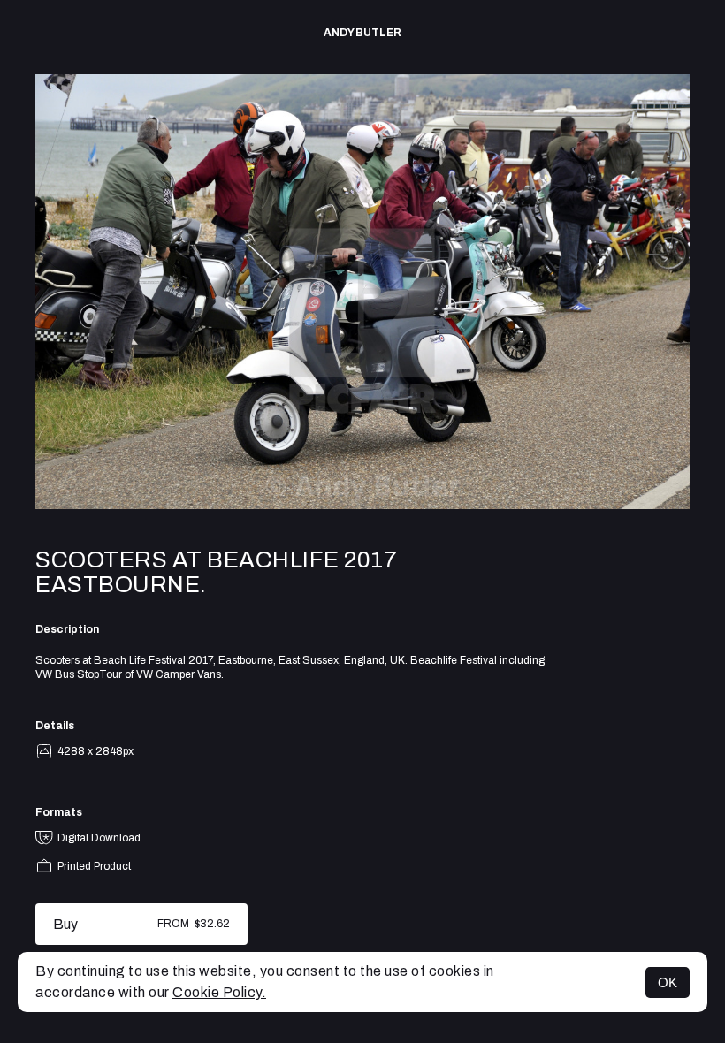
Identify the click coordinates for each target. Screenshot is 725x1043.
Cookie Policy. (219, 992)
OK (667, 982)
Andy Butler (362, 33)
